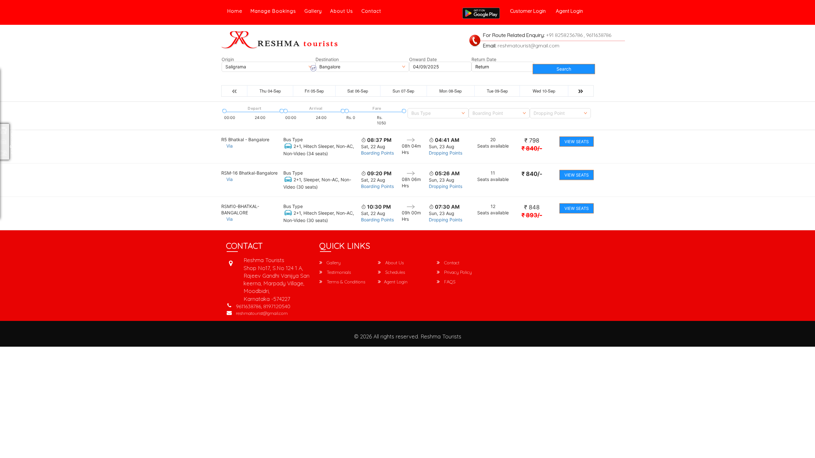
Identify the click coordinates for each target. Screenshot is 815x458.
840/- (531, 148)
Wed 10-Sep (544, 91)
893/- (531, 215)
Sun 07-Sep (403, 91)
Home (234, 11)
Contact (371, 11)
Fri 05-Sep (314, 91)
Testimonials (338, 272)
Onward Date (423, 59)
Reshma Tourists (441, 336)
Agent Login (569, 11)
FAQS (449, 282)
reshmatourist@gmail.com (262, 313)
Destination (327, 59)
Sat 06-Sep (357, 91)
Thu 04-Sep (270, 91)
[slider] (223, 110)
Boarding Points (377, 153)
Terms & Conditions (345, 282)
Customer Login (528, 11)
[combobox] (438, 113)
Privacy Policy (457, 272)
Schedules (394, 272)
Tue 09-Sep (497, 91)
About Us (341, 11)
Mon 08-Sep (450, 91)
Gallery (313, 11)
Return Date (483, 59)
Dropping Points (445, 153)
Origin (228, 59)
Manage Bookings (273, 11)
